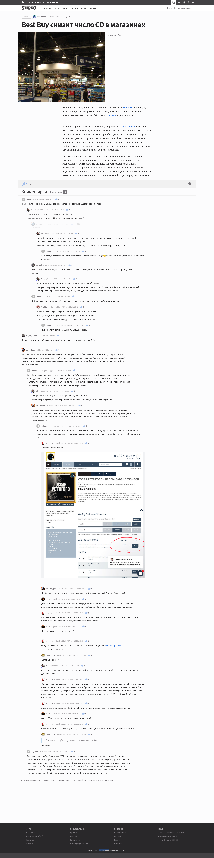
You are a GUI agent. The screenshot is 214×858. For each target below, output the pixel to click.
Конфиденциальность (79, 844)
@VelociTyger (48, 370)
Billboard (128, 107)
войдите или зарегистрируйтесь (100, 780)
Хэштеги (117, 836)
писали (112, 115)
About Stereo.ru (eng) (34, 836)
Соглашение (75, 840)
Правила (73, 832)
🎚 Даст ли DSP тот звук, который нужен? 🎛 (40, 2)
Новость (26, 16)
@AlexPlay (62, 325)
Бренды (92, 8)
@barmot (49, 279)
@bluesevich (50, 233)
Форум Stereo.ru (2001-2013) (169, 840)
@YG (60, 251)
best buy (113, 35)
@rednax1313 (41, 210)
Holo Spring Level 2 (113, 645)
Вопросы (74, 8)
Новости (47, 8)
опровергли (128, 126)
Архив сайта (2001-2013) (167, 836)
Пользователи (120, 832)
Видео (84, 8)
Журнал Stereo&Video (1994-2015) (171, 832)
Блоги (64, 8)
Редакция (30, 840)
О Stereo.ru (30, 832)
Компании (118, 844)
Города (117, 840)
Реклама (29, 844)
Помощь (73, 836)
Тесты (56, 8)
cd (120, 35)
